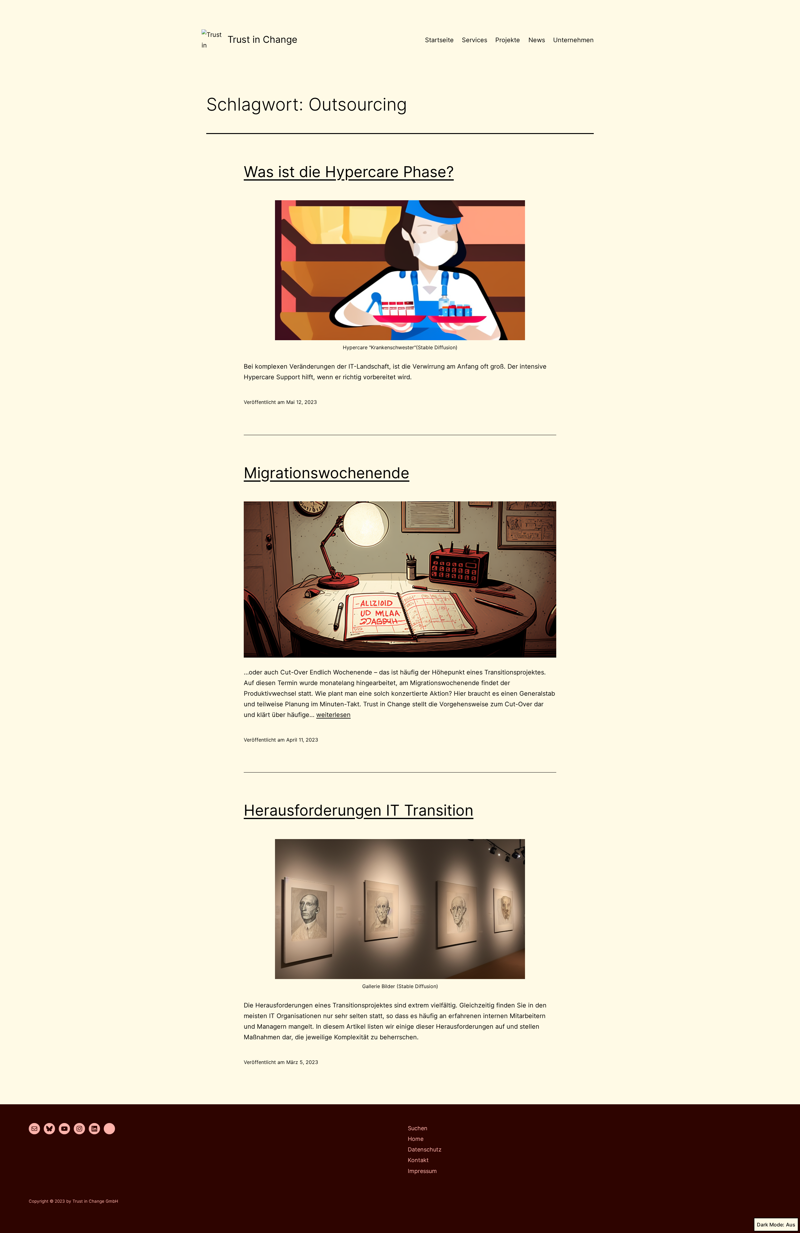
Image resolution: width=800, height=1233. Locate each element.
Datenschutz (425, 1149)
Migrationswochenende (326, 473)
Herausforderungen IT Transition (358, 810)
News (536, 40)
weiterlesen (333, 714)
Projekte (507, 40)
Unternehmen (573, 40)
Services (474, 40)
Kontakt (418, 1160)
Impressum (422, 1171)
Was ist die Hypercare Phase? (349, 171)
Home (415, 1139)
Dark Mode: (770, 1224)
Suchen (418, 1128)
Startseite (439, 40)
